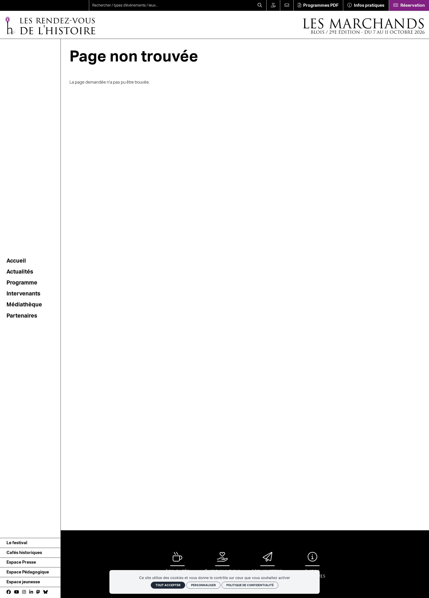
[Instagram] (24, 592)
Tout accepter (168, 585)
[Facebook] (8, 592)
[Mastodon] (38, 592)
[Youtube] (16, 592)
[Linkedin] (31, 592)
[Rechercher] (259, 5)
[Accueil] (21, 5)
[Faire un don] (273, 5)
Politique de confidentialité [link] (250, 585)
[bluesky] (45, 592)
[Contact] (286, 5)
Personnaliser (203, 585)
